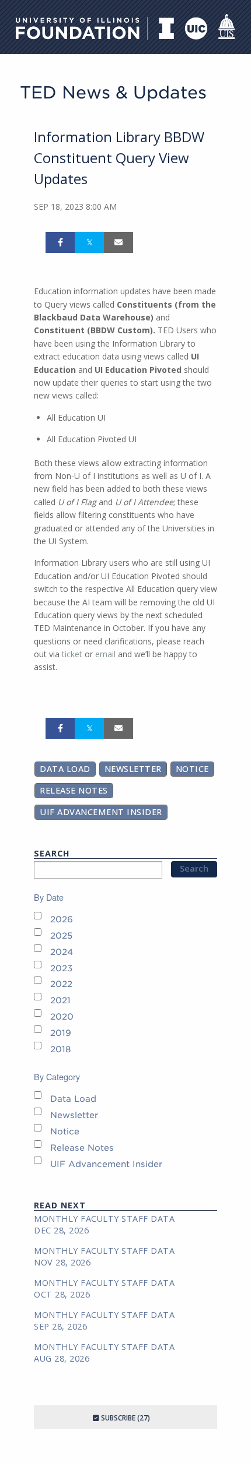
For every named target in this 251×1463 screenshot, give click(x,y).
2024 (61, 952)
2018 (60, 1049)
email (106, 654)
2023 (61, 968)
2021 (60, 1000)
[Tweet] (89, 242)
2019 (60, 1033)
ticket (72, 654)
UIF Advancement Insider (101, 811)
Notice (192, 768)
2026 (61, 919)
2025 (61, 935)
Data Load (65, 768)
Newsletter (133, 768)
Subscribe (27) (124, 1418)
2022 (61, 984)
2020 (62, 1016)
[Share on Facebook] (60, 242)
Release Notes (74, 790)
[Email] (118, 242)
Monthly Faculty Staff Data (104, 1218)
